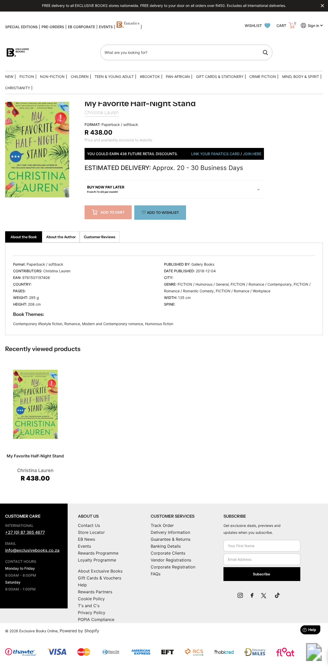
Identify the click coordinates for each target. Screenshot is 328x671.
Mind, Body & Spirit (300, 76)
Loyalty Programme (97, 560)
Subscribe (262, 574)
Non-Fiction (52, 76)
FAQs (155, 573)
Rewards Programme (98, 553)
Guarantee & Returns (170, 539)
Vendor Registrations (171, 560)
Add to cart (112, 212)
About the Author (61, 237)
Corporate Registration (173, 566)
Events (84, 546)
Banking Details (166, 546)
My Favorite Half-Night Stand (35, 455)
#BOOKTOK (150, 76)
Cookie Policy (91, 598)
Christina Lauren (102, 112)
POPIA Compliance (96, 619)
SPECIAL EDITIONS (21, 27)
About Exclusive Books (100, 571)
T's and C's (88, 605)
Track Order (162, 525)
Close (322, 5)
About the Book (24, 237)
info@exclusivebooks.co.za (32, 550)
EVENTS (106, 27)
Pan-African (178, 76)
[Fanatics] (128, 27)
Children (80, 76)
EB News (86, 539)
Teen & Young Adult (114, 76)
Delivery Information (170, 532)
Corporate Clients (168, 553)
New (9, 76)
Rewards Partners (95, 591)
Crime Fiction (262, 76)
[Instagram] (240, 595)
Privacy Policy (91, 612)
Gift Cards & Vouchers (99, 577)
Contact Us (89, 525)
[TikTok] (277, 595)
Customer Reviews (99, 237)
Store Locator (91, 532)
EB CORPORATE (81, 27)
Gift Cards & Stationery (219, 76)
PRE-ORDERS (53, 27)
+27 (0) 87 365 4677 (25, 532)
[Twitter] (264, 595)
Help (82, 584)
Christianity (17, 88)
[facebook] (252, 595)
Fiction (26, 76)
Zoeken (265, 52)
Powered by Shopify (79, 630)
